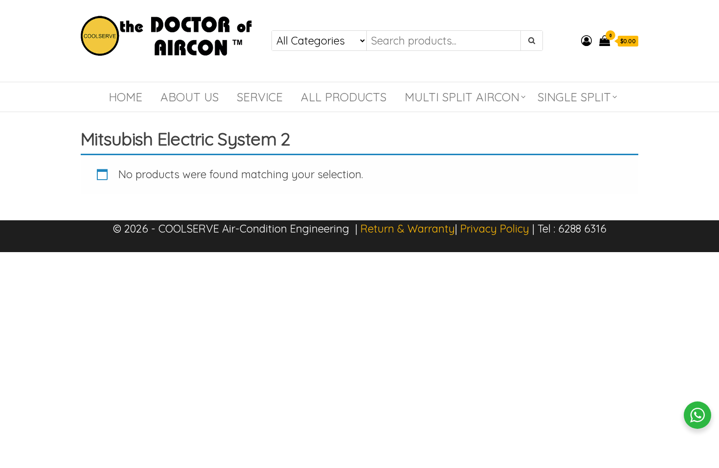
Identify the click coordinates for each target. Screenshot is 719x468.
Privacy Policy (494, 228)
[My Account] (586, 40)
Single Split (574, 97)
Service (260, 97)
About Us (189, 97)
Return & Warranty (407, 228)
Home (125, 97)
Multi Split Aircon (461, 97)
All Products (343, 97)
